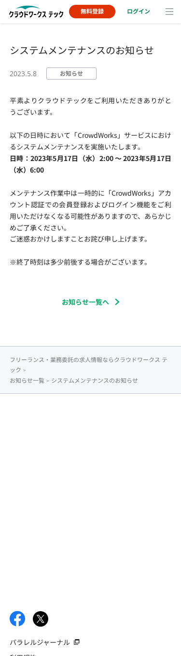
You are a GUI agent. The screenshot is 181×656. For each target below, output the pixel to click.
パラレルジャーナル (40, 642)
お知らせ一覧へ (85, 301)
